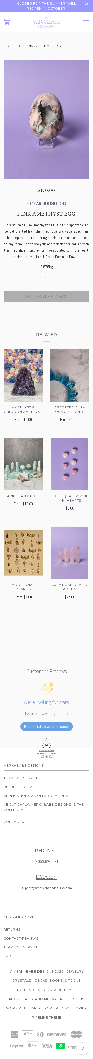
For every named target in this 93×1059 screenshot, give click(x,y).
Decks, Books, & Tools (58, 980)
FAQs (9, 956)
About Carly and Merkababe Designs (47, 999)
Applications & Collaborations (36, 796)
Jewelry (75, 971)
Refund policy (18, 787)
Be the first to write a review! (46, 726)
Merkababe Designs (46, 203)
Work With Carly (23, 1008)
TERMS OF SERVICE (21, 947)
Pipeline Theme (46, 1017)
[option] (46, 119)
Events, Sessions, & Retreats (46, 990)
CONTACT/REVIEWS (21, 938)
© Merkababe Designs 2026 (36, 971)
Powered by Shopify (65, 1008)
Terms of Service (21, 778)
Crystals (21, 980)
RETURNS (12, 929)
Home (9, 46)
